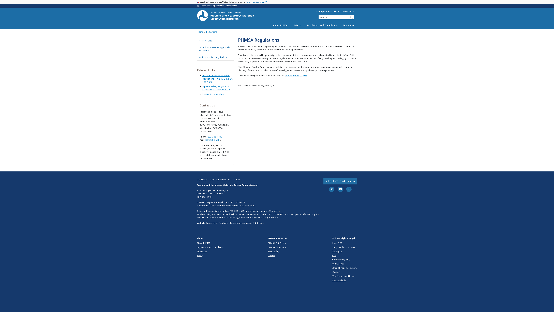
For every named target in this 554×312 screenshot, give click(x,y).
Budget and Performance (343, 247)
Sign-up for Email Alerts (327, 11)
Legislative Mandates (213, 93)
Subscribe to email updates (340, 181)
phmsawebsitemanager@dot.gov (245, 222)
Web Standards (339, 280)
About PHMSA (280, 25)
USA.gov (336, 272)
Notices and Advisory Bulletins (214, 57)
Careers (271, 255)
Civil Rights (337, 251)
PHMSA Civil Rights (277, 243)
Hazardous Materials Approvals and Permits (214, 49)
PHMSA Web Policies (277, 247)
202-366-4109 (238, 202)
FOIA (334, 255)
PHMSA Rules (205, 40)
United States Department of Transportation (219, 5)
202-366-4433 (215, 136)
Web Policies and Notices (343, 276)
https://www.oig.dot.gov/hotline (262, 217)
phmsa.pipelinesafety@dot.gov (263, 210)
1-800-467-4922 (246, 205)
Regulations (211, 31)
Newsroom (348, 11)
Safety (297, 25)
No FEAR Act (338, 263)
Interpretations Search (296, 75)
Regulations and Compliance (322, 25)
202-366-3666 (212, 139)
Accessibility (273, 251)
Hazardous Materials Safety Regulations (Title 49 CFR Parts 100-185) (218, 78)
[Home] (226, 16)
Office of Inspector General (344, 267)
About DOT (337, 243)
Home (200, 31)
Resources (348, 25)
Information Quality (341, 259)
